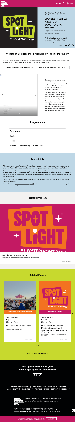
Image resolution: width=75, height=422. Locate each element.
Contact (54, 389)
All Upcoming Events (37, 354)
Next (35, 95)
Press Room (65, 389)
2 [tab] (38, 345)
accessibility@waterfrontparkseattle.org (25, 179)
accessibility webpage (60, 173)
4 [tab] (22, 113)
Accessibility (12, 389)
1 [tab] (36, 345)
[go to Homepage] (4, 4)
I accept (51, 419)
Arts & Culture (49, 13)
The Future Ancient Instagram (53, 68)
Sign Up (37, 375)
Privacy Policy (27, 389)
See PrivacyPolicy (39, 419)
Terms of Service (42, 389)
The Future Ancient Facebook (19, 68)
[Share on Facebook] (66, 45)
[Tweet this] (69, 45)
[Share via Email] (73, 45)
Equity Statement (39, 387)
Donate (58, 3)
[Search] (63, 3)
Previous (2, 95)
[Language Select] (67, 3)
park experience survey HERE (24, 184)
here (43, 168)
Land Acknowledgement (19, 387)
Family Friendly (60, 13)
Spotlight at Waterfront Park (54, 15)
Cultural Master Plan (57, 387)
